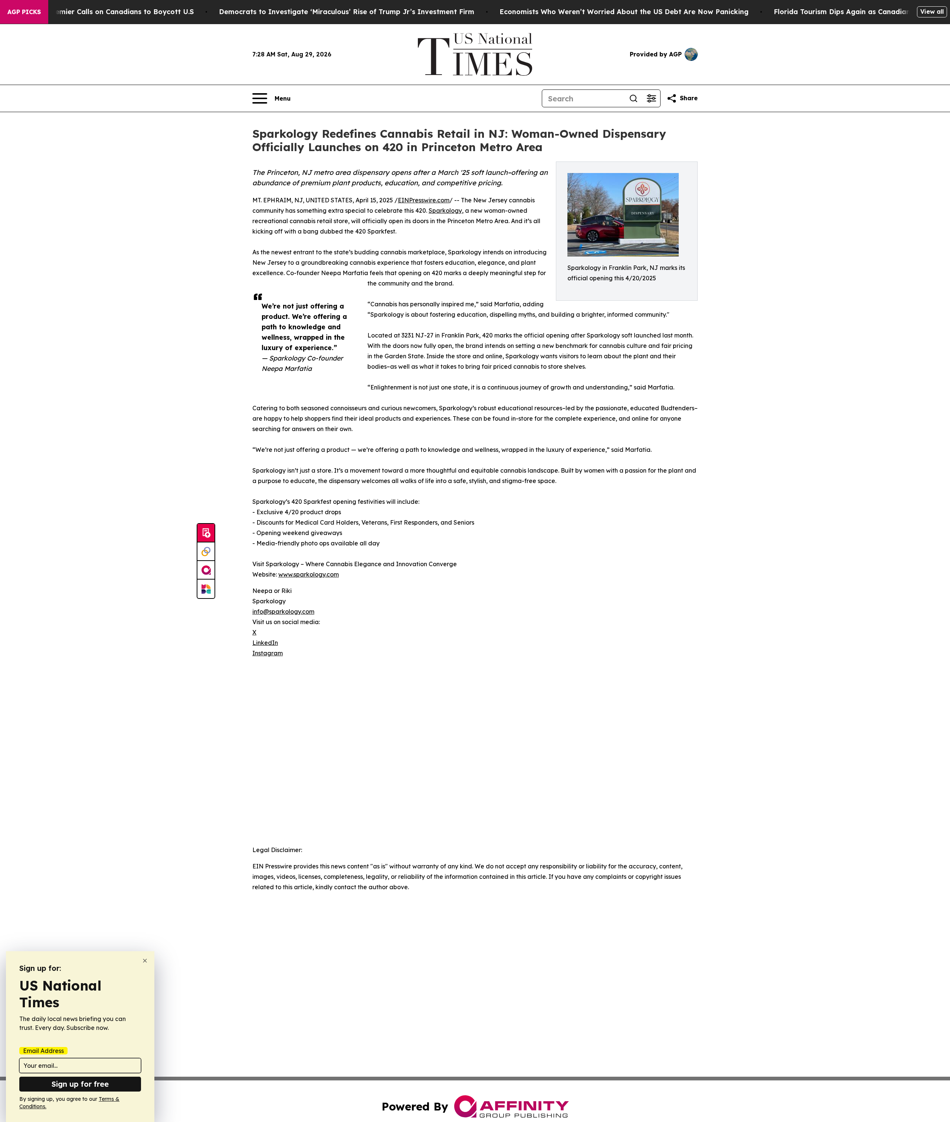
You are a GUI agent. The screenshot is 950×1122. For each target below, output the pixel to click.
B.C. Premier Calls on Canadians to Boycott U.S (113, 11)
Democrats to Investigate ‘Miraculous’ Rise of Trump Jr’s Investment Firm (346, 11)
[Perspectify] (205, 551)
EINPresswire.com (423, 200)
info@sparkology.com (283, 611)
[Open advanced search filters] (651, 98)
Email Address (43, 1050)
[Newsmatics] (205, 589)
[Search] (633, 98)
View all (932, 11)
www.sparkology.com (308, 574)
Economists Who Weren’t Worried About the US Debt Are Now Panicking (623, 11)
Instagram (267, 653)
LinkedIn (265, 642)
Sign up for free (80, 1084)
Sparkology (445, 210)
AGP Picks (24, 12)
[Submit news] (205, 533)
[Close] (144, 960)
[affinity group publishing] (205, 570)
